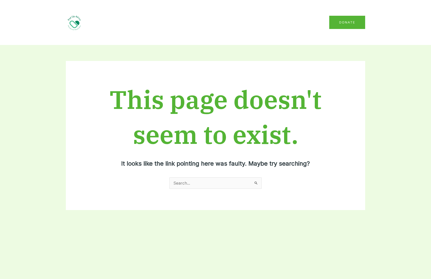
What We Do (243, 22)
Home (191, 22)
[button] (347, 22)
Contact (313, 22)
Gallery (291, 22)
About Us (214, 22)
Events (269, 22)
